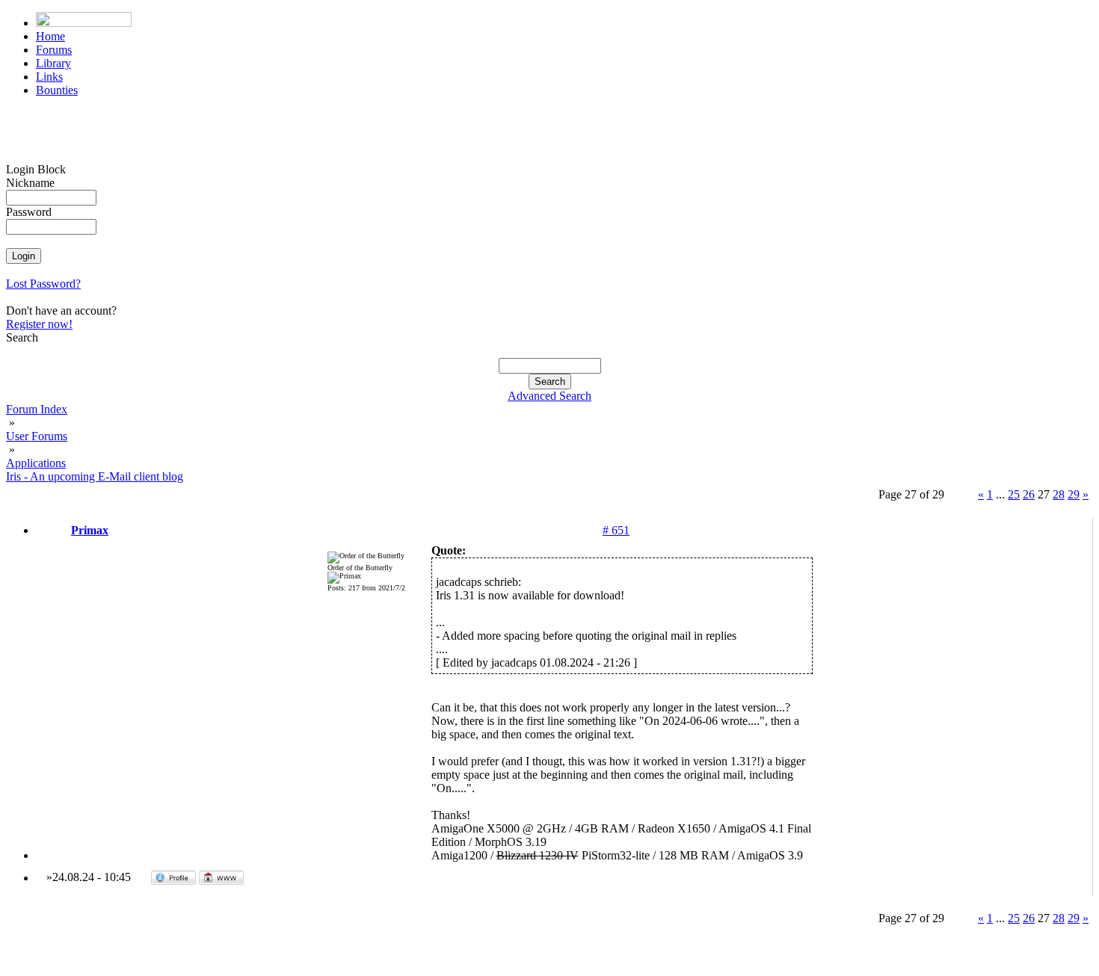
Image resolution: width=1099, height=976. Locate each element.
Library (53, 63)
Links (49, 76)
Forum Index (36, 409)
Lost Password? (43, 283)
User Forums (36, 436)
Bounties (57, 90)
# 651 (616, 530)
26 (1029, 494)
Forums (54, 49)
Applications (36, 463)
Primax (89, 530)
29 (1074, 494)
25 (1014, 494)
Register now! (39, 324)
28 (1059, 494)
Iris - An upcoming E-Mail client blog (94, 476)
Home (50, 36)
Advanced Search (549, 395)
